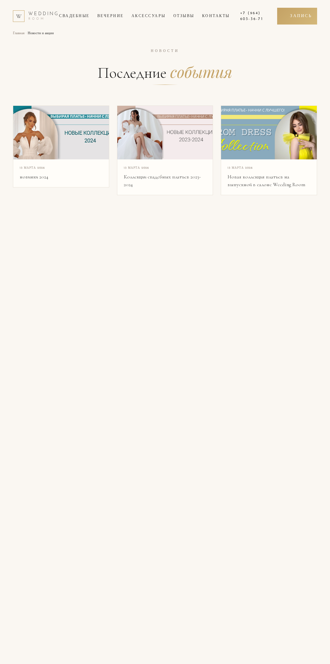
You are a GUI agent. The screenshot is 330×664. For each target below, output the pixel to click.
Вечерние (110, 16)
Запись (301, 16)
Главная (18, 33)
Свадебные (74, 16)
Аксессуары (148, 16)
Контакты (216, 16)
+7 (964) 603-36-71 (251, 16)
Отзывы (183, 16)
